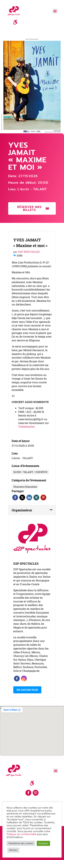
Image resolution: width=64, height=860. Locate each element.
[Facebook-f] (28, 793)
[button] (55, 11)
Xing (36, 497)
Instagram (24, 678)
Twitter (22, 497)
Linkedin (29, 497)
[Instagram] (36, 793)
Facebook (15, 497)
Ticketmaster (26, 426)
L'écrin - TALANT (32, 189)
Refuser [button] (13, 850)
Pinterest (43, 497)
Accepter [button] (43, 843)
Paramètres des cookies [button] (21, 843)
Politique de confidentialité (21, 834)
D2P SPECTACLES (29, 251)
